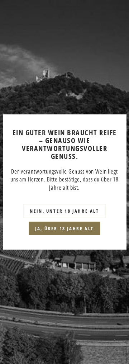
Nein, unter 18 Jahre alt (64, 211)
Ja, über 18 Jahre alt (64, 228)
